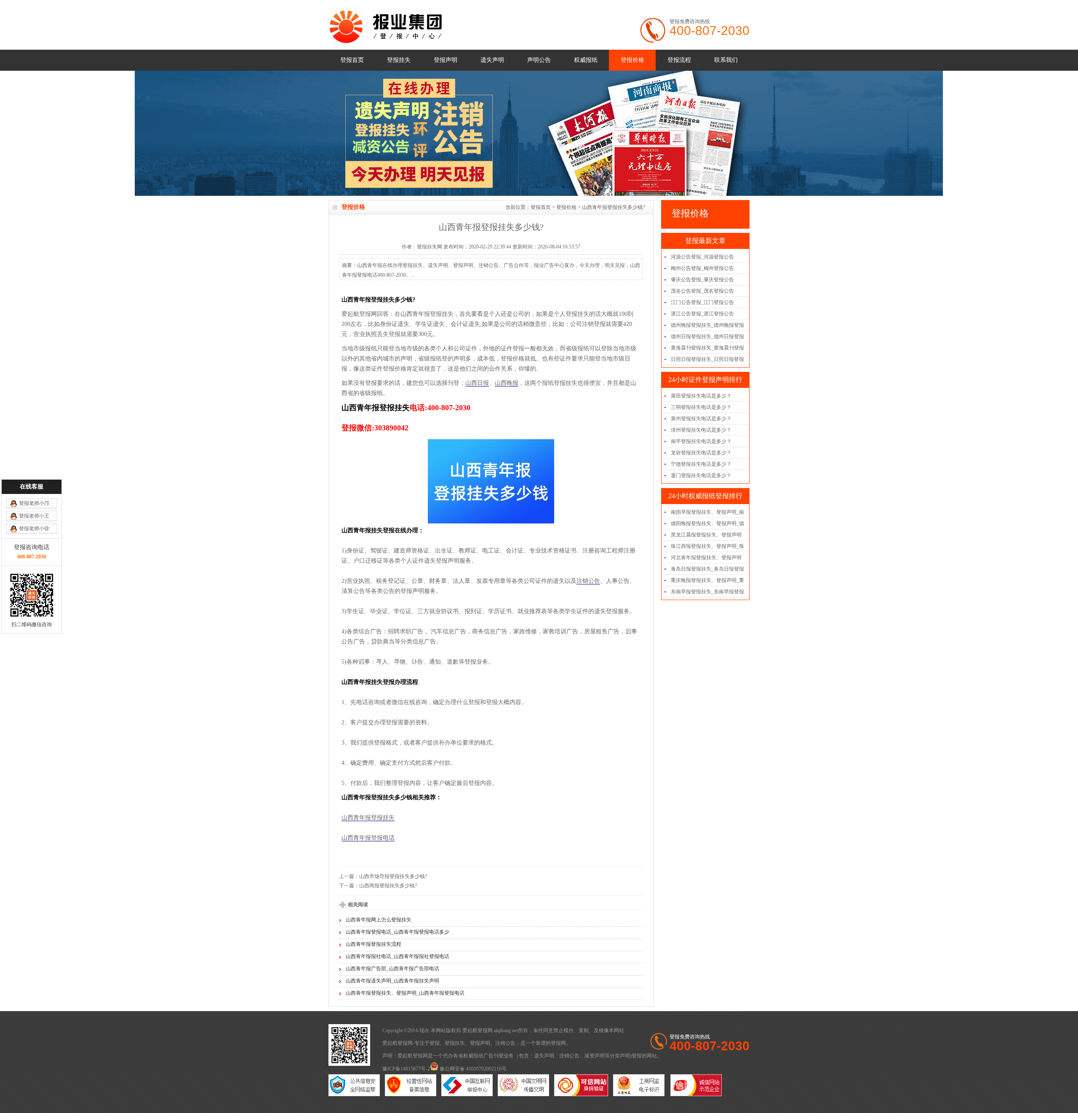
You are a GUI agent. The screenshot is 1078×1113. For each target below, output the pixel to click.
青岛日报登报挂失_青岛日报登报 (707, 569)
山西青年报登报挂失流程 (373, 944)
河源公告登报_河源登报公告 (702, 257)
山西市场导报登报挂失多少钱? (393, 876)
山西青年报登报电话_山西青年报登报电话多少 (397, 932)
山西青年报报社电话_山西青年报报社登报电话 (397, 956)
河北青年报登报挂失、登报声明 (706, 558)
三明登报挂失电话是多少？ (701, 407)
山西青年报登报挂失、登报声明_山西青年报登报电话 (405, 993)
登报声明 (445, 60)
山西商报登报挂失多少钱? (388, 886)
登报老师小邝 (34, 503)
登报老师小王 (34, 516)
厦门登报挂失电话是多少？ (701, 475)
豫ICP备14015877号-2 (406, 1069)
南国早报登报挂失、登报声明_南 (707, 512)
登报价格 (632, 60)
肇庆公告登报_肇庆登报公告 (702, 280)
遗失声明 (492, 60)
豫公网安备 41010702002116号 (472, 1069)
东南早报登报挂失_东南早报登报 (707, 592)
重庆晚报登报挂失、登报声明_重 (707, 580)
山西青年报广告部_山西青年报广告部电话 (392, 969)
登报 (435, 1043)
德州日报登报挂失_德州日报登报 (707, 336)
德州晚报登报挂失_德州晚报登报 (707, 325)
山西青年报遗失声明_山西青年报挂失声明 (392, 981)
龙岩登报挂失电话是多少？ (701, 453)
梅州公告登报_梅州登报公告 (702, 268)
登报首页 (352, 60)
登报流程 (679, 60)
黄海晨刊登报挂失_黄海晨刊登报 (707, 348)
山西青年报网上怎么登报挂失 (378, 920)
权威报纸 (586, 60)
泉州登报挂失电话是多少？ (701, 419)
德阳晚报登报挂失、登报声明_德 (707, 523)
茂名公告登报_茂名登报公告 (702, 291)
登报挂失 (399, 60)
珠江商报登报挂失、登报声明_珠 (707, 546)
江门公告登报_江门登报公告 (702, 302)
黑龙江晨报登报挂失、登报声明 (706, 535)
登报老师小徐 (34, 528)
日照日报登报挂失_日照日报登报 (707, 359)
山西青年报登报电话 (368, 838)
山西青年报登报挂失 (368, 817)
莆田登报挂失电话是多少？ (701, 396)
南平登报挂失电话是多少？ (701, 441)
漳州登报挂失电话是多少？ (701, 430)
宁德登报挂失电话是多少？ (701, 464)
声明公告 (539, 60)
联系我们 (726, 60)
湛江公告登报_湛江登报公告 (702, 314)
